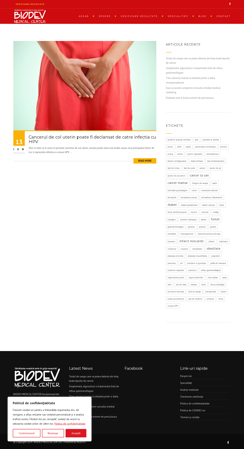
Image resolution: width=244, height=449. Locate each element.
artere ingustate (194, 154)
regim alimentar (196, 277)
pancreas (172, 263)
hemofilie (172, 234)
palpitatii (215, 256)
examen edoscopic (188, 219)
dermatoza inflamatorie (211, 197)
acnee (170, 146)
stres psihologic (217, 284)
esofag (216, 212)
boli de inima (173, 168)
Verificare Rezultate (139, 16)
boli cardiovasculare (215, 161)
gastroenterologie (176, 226)
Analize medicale (189, 389)
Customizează (27, 433)
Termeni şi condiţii (189, 417)
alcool (188, 146)
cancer (202, 168)
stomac (194, 284)
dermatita (172, 197)
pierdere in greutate (196, 263)
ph (181, 263)
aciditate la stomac (211, 139)
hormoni (171, 241)
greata (213, 226)
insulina (184, 249)
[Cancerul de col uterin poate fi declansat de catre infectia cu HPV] (84, 85)
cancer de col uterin (176, 175)
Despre (105, 16)
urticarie (210, 298)
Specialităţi (178, 16)
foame (203, 219)
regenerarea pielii (176, 277)
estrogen (172, 219)
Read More (145, 160)
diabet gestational (189, 205)
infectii (211, 241)
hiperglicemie (187, 234)
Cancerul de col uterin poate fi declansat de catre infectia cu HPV (92, 139)
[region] (50, 419)
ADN (179, 146)
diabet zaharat (208, 205)
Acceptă (75, 433)
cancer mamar (178, 182)
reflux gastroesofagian (211, 270)
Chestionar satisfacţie (191, 396)
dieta (221, 205)
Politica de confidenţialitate (69, 423)
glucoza (191, 226)
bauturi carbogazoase (177, 161)
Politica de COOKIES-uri (192, 410)
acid (196, 139)
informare (223, 241)
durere (194, 212)
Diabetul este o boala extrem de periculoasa (190, 97)
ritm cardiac (213, 277)
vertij (220, 298)
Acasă (84, 16)
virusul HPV (173, 306)
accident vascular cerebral (179, 139)
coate (214, 183)
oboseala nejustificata (197, 256)
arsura (170, 154)
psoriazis (192, 270)
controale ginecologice (177, 190)
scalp (224, 277)
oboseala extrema (175, 256)
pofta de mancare (218, 263)
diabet (172, 204)
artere (180, 154)
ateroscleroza (212, 154)
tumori (223, 291)
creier (194, 190)
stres (203, 284)
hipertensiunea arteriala (209, 234)
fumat (215, 219)
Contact (224, 16)
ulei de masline (195, 298)
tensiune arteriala (176, 291)
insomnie (172, 249)
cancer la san (199, 175)
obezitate (213, 248)
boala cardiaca (197, 161)
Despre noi (186, 376)
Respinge (53, 433)
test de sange (194, 291)
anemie (223, 146)
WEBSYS (81, 442)
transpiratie (210, 291)
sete (170, 284)
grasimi (202, 226)
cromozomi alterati (209, 190)
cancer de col (215, 168)
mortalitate (197, 249)
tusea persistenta (176, 298)
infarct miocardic (192, 241)
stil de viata (181, 284)
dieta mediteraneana (177, 212)
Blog (202, 16)
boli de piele (189, 168)
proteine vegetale (176, 270)
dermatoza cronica (189, 197)
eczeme (205, 212)
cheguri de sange (200, 183)
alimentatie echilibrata (205, 146)
